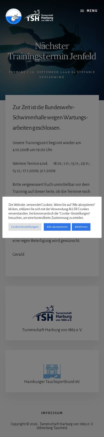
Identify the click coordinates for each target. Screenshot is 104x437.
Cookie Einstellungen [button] (24, 227)
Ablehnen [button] (81, 227)
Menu (92, 11)
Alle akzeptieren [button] (57, 227)
